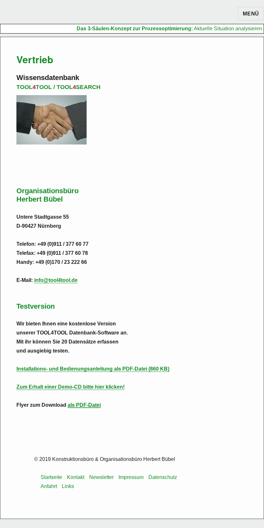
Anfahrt (49, 486)
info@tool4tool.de (56, 280)
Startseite (51, 477)
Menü (251, 13)
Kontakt (75, 477)
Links (68, 486)
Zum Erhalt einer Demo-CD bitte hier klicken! (70, 387)
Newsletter (101, 477)
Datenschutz (162, 477)
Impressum (131, 477)
